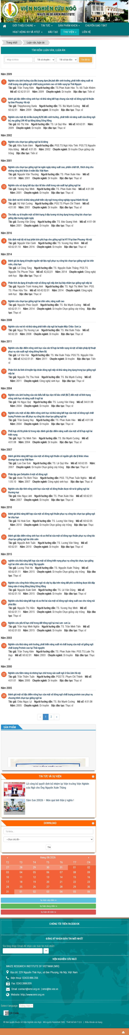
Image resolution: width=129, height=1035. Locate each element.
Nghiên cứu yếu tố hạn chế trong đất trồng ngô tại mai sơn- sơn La (39, 623)
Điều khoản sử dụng (93, 1022)
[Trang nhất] (5, 25)
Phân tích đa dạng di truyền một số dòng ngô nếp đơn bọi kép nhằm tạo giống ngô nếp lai (50, 283)
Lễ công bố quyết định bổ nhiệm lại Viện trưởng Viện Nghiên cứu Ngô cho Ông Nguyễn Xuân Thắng (57, 785)
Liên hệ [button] (86, 32)
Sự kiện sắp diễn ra (48, 900)
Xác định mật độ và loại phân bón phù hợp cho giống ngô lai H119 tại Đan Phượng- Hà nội (50, 239)
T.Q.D (79, 1022)
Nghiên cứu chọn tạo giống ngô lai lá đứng (28, 142)
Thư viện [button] (69, 32)
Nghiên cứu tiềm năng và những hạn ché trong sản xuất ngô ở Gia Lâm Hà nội (44, 673)
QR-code (6, 1013)
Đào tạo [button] (53, 32)
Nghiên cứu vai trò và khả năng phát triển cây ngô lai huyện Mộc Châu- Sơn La (44, 326)
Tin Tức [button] (46, 25)
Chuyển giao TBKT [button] (96, 25)
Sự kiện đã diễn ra (48, 912)
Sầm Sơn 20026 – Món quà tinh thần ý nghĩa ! (50, 800)
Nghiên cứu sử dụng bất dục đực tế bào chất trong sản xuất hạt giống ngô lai (44, 185)
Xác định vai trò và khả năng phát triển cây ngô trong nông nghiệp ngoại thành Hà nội (48, 200)
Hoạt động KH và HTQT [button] (27, 32)
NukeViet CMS (58, 1022)
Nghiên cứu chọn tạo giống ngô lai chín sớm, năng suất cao (36, 301)
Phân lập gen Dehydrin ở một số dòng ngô (28, 474)
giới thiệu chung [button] (23, 25)
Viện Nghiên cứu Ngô (32, 1022)
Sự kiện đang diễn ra (48, 906)
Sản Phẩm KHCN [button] (68, 25)
